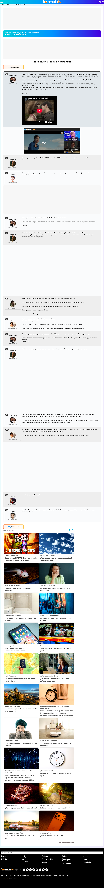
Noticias (4, 859)
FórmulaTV (5, 5)
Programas (66, 859)
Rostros (85, 856)
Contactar (62, 875)
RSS (67, 875)
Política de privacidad (23, 875)
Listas (23, 860)
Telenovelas (67, 863)
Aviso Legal (13, 875)
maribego (13, 159)
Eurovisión (65, 861)
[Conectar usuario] (102, 2)
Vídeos (44, 862)
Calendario (25, 858)
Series (12, 5)
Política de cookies (35, 875)
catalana (12, 174)
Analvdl (12, 496)
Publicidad (55, 875)
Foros (26, 5)
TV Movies (25, 861)
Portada (4, 856)
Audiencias (46, 856)
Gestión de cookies (46, 875)
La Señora (19, 5)
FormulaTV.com (5, 878)
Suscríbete (86, 862)
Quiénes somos (5, 875)
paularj (13, 320)
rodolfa (13, 511)
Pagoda (12, 300)
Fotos (64, 856)
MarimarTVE (13, 76)
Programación (47, 859)
